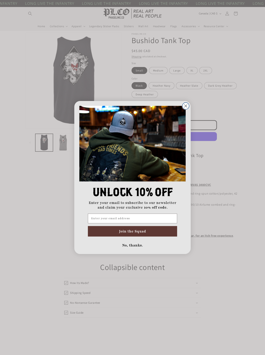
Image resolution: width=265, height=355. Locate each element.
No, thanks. (132, 245)
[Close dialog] (185, 106)
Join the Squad (132, 231)
